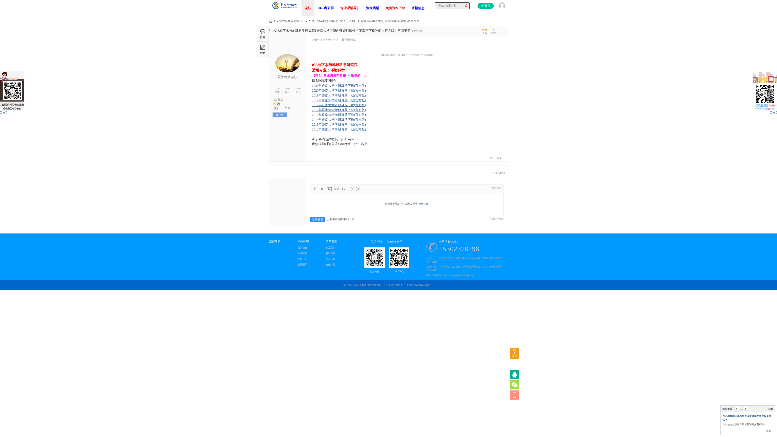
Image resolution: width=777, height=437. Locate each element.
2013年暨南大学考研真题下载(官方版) (339, 124)
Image (329, 189)
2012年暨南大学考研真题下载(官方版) (339, 129)
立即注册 (424, 203)
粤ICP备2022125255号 (420, 284)
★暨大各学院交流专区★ (292, 21)
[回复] (263, 33)
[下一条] (745, 408)
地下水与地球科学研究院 (327, 21)
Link (336, 189)
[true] (466, 6)
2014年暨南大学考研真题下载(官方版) (339, 119)
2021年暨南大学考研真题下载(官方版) (339, 85)
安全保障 (330, 264)
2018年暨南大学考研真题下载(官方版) (339, 100)
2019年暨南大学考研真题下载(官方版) (339, 95)
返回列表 (501, 172)
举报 (491, 157)
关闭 (770, 408)
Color (322, 189)
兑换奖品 (302, 253)
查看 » (769, 431)
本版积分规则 (496, 218)
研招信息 (418, 8)
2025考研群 (326, 8)
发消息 (279, 114)
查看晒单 (302, 264)
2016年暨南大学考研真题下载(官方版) (339, 110)
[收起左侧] (269, 30)
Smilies (358, 189)
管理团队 (330, 253)
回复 (499, 157)
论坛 (308, 8)
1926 (277, 88)
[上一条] (736, 408)
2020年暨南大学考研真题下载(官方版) (339, 90)
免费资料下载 (395, 8)
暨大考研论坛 (287, 77)
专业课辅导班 (350, 8)
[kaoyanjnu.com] (284, 10)
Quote (344, 189)
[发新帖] (263, 49)
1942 (287, 88)
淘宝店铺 (372, 8)
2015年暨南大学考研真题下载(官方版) (339, 115)
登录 (414, 203)
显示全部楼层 (349, 39)
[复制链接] (416, 30)
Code (351, 189)
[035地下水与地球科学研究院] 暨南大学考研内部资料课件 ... (384, 21)
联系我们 (330, 247)
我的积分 (302, 247)
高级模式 (496, 188)
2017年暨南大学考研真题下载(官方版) (339, 105)
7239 (298, 88)
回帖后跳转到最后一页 (342, 219)
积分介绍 (302, 259)
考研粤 (399, 284)
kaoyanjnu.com (270, 21)
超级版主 (278, 99)
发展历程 (330, 259)
